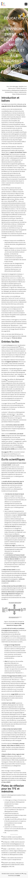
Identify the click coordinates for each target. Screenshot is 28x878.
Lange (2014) (14, 694)
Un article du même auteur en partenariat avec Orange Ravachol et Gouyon (12, 591)
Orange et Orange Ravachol (12, 645)
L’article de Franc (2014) (8, 703)
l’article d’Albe (22, 515)
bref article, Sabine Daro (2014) (15, 425)
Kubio (18, 875)
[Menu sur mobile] (26, 4)
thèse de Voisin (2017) (9, 569)
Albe (5, 661)
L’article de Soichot (10, 526)
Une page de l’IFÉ (6, 452)
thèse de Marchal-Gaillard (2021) (12, 729)
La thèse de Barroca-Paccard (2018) (11, 586)
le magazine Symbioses (11, 361)
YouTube (21, 376)
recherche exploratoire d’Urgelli (15, 536)
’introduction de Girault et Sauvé (14, 494)
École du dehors (17, 338)
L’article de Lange (9, 545)
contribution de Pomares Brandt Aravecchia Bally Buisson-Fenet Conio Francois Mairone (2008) (15, 557)
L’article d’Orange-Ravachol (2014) (11, 676)
